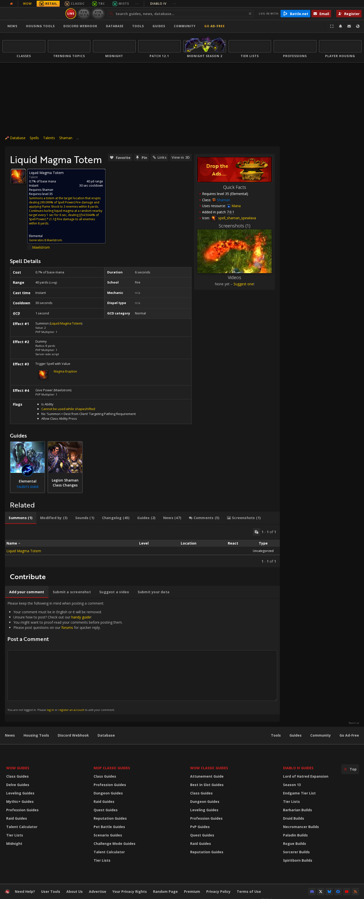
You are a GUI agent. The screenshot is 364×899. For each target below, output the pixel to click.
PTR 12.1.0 (83, 13)
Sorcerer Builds (296, 852)
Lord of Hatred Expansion (305, 776)
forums (67, 627)
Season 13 (292, 784)
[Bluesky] (329, 891)
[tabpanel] (142, 546)
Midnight (14, 843)
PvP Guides (200, 826)
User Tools (50, 891)
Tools (276, 735)
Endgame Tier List (299, 793)
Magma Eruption (65, 371)
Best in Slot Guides (207, 784)
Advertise (97, 891)
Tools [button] (138, 26)
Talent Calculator (21, 826)
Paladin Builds (295, 835)
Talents (49, 137)
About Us (74, 891)
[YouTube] (346, 891)
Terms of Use (249, 891)
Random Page (165, 891)
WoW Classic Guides (209, 768)
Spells (34, 137)
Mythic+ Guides (20, 801)
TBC (101, 3)
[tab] (20, 518)
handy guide (81, 617)
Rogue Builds (294, 843)
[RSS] (355, 891)
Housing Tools (36, 735)
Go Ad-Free (214, 26)
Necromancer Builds (301, 826)
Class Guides (17, 776)
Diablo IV (163, 3)
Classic (78, 3)
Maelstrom (41, 247)
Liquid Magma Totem (66, 323)
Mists (124, 3)
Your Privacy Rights (129, 891)
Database (115, 26)
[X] (320, 891)
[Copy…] (256, 532)
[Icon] (18, 176)
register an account (71, 710)
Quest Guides (106, 810)
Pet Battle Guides (109, 826)
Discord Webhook (80, 26)
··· (137, 3)
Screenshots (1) (234, 226)
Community (185, 26)
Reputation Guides (110, 818)
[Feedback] (349, 26)
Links (161, 157)
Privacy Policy (218, 891)
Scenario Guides (108, 835)
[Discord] (312, 891)
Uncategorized (263, 551)
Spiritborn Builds (297, 860)
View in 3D (181, 157)
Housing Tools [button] (40, 26)
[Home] (33, 13)
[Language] (358, 26)
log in (50, 710)
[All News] (11, 4)
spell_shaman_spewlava (236, 218)
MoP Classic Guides (112, 768)
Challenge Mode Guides (114, 843)
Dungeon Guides (108, 793)
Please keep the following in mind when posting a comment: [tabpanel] (65, 656)
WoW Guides (17, 768)
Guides (159, 26)
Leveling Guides (20, 793)
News (12, 26)
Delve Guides (17, 784)
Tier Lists (14, 835)
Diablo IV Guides (298, 768)
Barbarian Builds (297, 810)
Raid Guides (16, 818)
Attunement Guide (207, 776)
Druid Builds (293, 818)
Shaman (65, 137)
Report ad (354, 723)
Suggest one (244, 284)
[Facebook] (338, 891)
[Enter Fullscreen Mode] (332, 26)
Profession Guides (22, 810)
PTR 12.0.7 (98, 13)
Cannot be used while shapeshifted (68, 409)
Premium (192, 891)
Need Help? (25, 891)
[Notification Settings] (340, 26)
